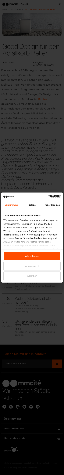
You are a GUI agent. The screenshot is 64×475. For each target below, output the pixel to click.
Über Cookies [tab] (52, 205)
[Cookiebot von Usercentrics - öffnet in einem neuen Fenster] (48, 197)
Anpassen (30, 266)
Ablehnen (32, 276)
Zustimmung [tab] (11, 205)
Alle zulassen (32, 256)
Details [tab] (32, 205)
